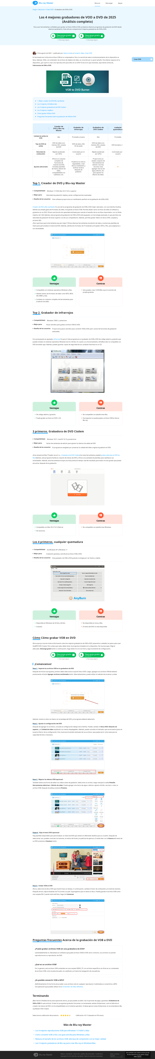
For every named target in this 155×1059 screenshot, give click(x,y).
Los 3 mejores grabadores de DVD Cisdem (51, 107)
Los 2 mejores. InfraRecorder (47, 104)
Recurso (97, 3)
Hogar (35, 10)
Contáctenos (99, 1054)
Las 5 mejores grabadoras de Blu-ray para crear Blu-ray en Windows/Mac (65, 1043)
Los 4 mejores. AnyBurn (45, 110)
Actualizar (69, 1054)
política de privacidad (87, 1054)
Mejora (63, 1054)
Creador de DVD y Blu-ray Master (44, 207)
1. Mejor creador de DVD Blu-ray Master (50, 101)
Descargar (109, 3)
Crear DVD (49, 10)
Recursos (41, 10)
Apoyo (120, 3)
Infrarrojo (57, 339)
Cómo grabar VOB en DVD (46, 113)
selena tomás (67, 53)
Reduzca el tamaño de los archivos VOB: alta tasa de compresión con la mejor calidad (70, 1039)
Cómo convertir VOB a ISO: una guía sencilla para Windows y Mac (62, 1034)
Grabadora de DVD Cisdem (70, 455)
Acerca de (77, 1054)
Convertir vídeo (79, 53)
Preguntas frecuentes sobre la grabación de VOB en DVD (56, 117)
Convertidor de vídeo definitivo (72, 987)
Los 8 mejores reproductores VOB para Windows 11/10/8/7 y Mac (62, 1030)
